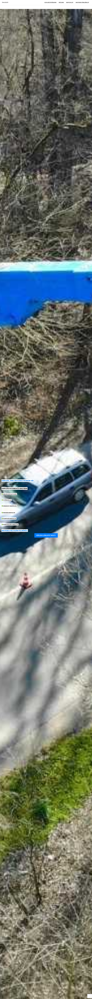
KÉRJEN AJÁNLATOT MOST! (46, 535)
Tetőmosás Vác (7, 500)
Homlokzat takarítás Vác (10, 506)
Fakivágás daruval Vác (9, 512)
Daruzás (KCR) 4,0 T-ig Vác (10, 494)
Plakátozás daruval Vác (9, 518)
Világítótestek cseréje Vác (10, 524)
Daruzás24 (5, 2)
